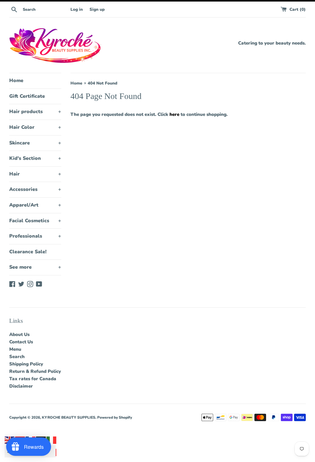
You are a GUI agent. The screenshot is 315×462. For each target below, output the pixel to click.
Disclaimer (21, 386)
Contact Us (21, 342)
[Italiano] (51, 440)
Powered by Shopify (114, 417)
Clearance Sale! (27, 251)
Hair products (35, 111)
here (174, 114)
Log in (76, 9)
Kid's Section (35, 158)
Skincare (35, 143)
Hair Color (35, 127)
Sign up (97, 9)
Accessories (35, 189)
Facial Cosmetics (35, 220)
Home (16, 80)
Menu (15, 349)
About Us (19, 334)
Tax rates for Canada (32, 379)
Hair (35, 174)
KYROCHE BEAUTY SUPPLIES (68, 417)
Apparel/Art (35, 205)
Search (17, 356)
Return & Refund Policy (35, 371)
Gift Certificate (27, 96)
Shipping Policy (26, 364)
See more (35, 267)
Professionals (35, 236)
